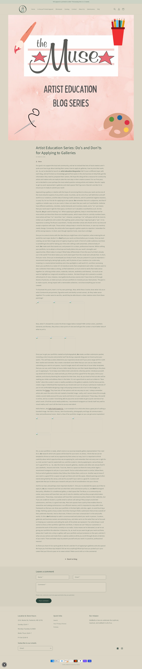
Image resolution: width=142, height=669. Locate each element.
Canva (47, 390)
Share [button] (40, 161)
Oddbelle (68, 664)
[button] (115, 9)
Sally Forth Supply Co (55, 409)
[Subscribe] (50, 648)
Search (56, 620)
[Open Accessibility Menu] (4, 664)
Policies (56, 627)
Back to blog (72, 559)
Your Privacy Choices (60, 624)
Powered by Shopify (75, 664)
